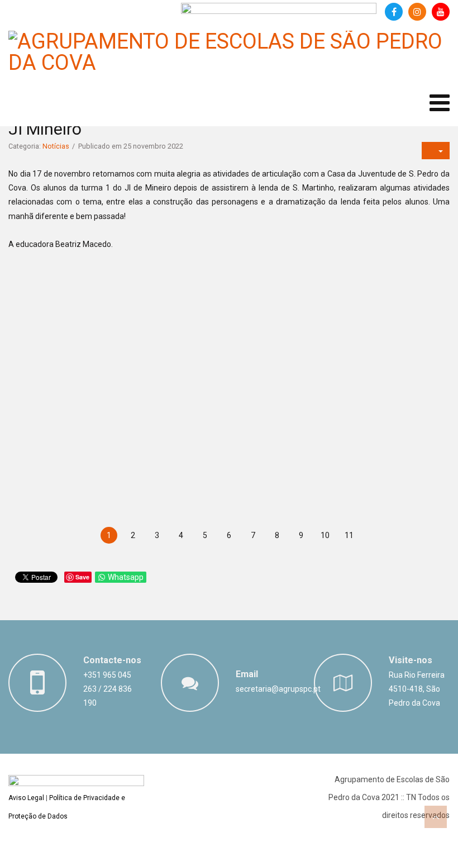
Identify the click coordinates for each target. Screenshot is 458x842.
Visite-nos (410, 660)
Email (247, 674)
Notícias (55, 146)
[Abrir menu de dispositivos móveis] (440, 103)
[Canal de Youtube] (441, 12)
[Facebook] (394, 12)
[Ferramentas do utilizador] (436, 150)
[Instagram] (417, 12)
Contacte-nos (112, 660)
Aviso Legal (26, 798)
